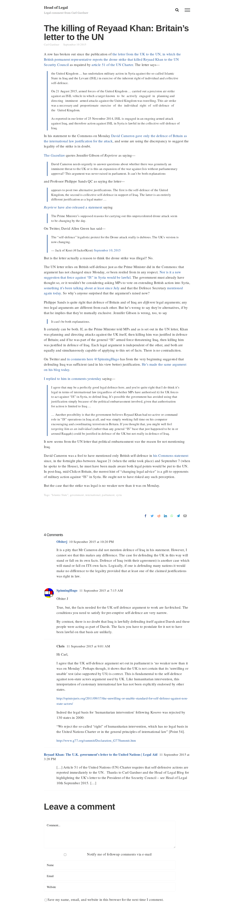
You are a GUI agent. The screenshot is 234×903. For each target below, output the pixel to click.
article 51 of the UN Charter (112, 64)
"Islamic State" (59, 495)
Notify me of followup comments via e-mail (119, 854)
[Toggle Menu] (187, 10)
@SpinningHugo (106, 359)
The (54, 155)
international (92, 495)
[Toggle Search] (177, 10)
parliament (108, 495)
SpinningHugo (66, 590)
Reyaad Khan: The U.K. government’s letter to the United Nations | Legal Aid (101, 754)
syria (119, 495)
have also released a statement (73, 207)
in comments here (80, 359)
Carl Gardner (53, 44)
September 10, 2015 (107, 250)
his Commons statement (170, 455)
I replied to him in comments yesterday (72, 378)
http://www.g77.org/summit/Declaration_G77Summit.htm (96, 740)
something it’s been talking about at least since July (82, 288)
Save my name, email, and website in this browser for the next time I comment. (106, 899)
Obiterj (61, 541)
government (77, 495)
